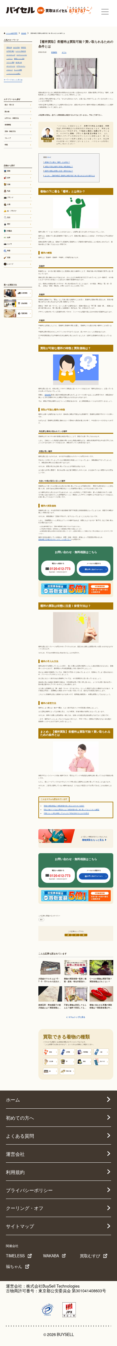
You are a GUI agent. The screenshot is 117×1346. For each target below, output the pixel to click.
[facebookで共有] (75, 935)
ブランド (10, 197)
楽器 (8, 257)
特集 (6, 145)
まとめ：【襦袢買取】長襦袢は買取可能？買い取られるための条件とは (69, 175)
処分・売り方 (9, 105)
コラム (64, 52)
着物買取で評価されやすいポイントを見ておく (54, 539)
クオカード (10, 70)
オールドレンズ (11, 55)
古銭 (8, 184)
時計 (8, 224)
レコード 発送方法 (21, 51)
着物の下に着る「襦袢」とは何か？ (56, 162)
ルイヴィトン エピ (22, 55)
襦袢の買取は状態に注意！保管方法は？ (58, 171)
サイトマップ (20, 1225)
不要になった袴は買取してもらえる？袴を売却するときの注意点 (66, 813)
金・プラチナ (12, 211)
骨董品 (9, 231)
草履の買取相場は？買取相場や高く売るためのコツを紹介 (64, 806)
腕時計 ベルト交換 (19, 58)
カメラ (9, 244)
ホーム (13, 1099)
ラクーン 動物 (10, 62)
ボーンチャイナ (11, 66)
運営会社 (15, 1153)
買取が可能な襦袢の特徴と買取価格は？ (58, 166)
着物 (41, 919)
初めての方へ (20, 1117)
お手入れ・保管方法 (12, 118)
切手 (8, 178)
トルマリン (10, 58)
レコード (10, 264)
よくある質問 (20, 1135)
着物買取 (54, 52)
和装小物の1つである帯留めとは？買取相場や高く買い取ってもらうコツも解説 (71, 809)
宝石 (8, 217)
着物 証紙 (9, 47)
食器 (8, 250)
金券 (8, 237)
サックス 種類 (18, 70)
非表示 (49, 157)
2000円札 (23, 47)
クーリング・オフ (24, 1207)
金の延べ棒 (19, 62)
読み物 (7, 111)
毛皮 (8, 191)
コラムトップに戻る (76, 1017)
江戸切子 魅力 (10, 51)
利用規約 (15, 1171)
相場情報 (8, 125)
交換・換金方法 (10, 131)
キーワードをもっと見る (12, 80)
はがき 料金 (16, 47)
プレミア (8, 138)
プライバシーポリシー (29, 1189)
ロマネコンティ (21, 66)
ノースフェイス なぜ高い (14, 73)
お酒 (8, 204)
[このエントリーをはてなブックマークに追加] (83, 935)
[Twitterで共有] (68, 935)
